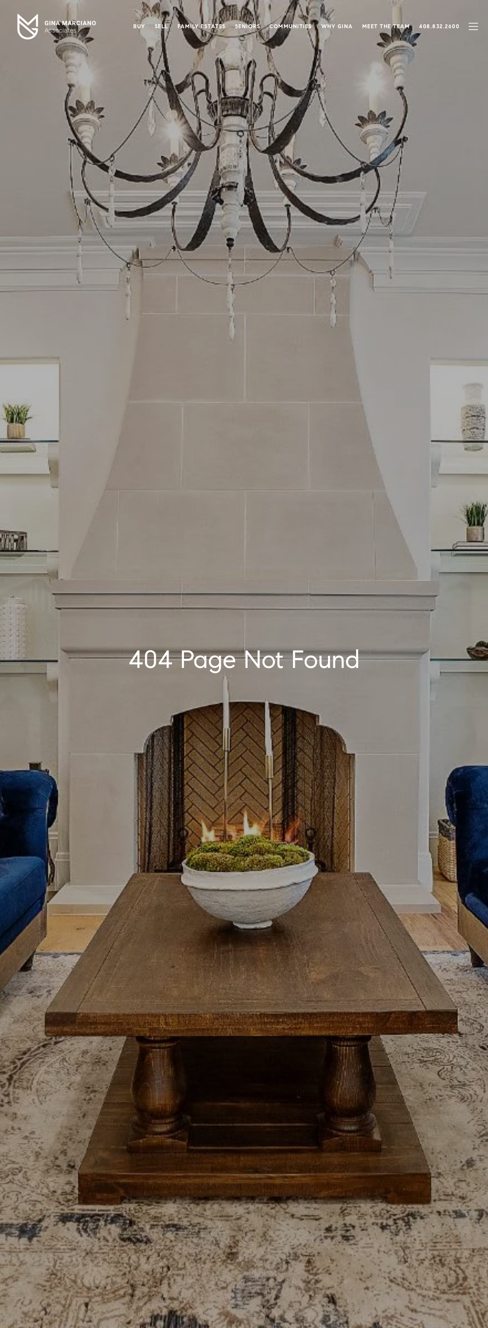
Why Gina (337, 26)
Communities (290, 26)
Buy (139, 26)
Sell (161, 26)
